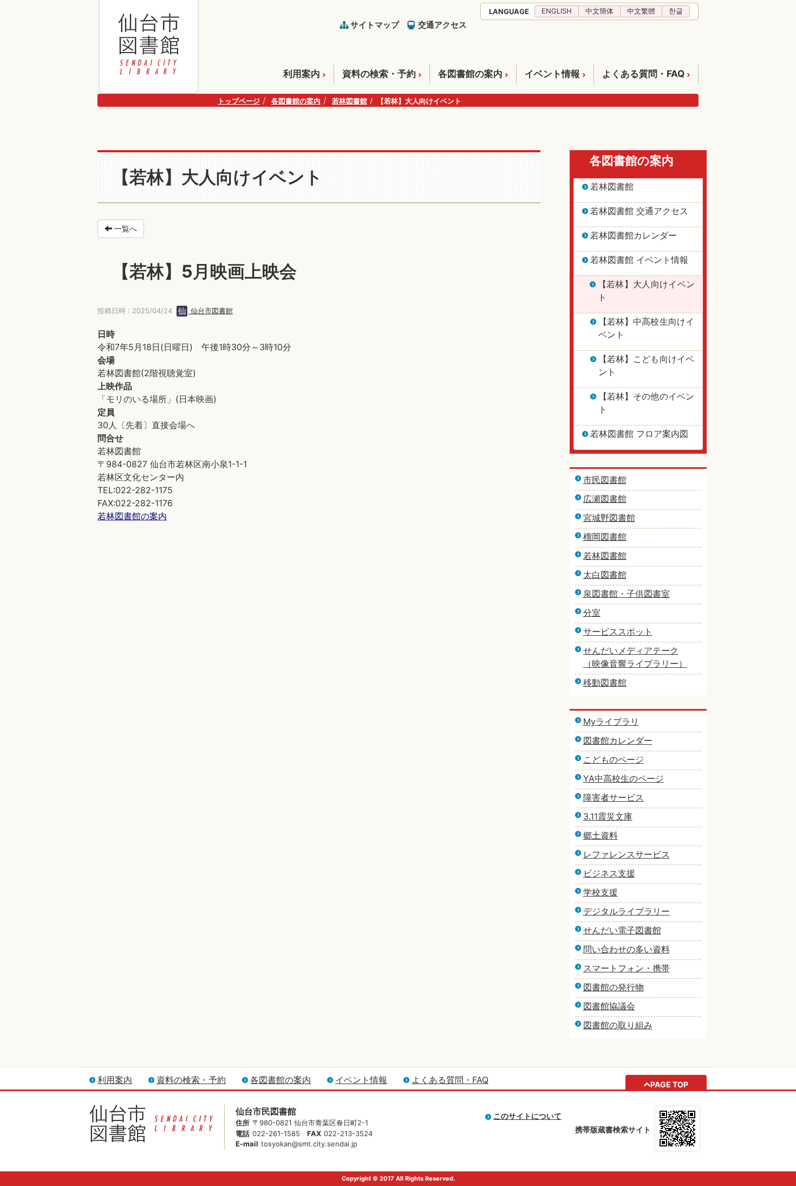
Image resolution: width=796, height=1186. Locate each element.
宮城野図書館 (609, 517)
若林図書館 (349, 100)
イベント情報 (552, 73)
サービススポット (618, 631)
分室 (592, 612)
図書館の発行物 (613, 987)
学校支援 (600, 892)
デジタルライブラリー (626, 911)
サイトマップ (374, 25)
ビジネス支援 (609, 873)
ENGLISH (556, 11)
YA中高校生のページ (623, 778)
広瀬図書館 (605, 498)
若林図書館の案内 (132, 516)
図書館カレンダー (618, 740)
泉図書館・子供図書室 (626, 593)
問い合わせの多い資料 (626, 949)
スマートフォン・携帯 (626, 968)
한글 (676, 11)
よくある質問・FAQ (643, 73)
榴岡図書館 (605, 536)
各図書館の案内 (470, 73)
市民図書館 (605, 479)
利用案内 (301, 73)
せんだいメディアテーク (630, 650)
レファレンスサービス (626, 854)
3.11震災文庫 (607, 816)
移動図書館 (605, 682)
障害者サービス (613, 797)
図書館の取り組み (618, 1025)
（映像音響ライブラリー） (635, 663)
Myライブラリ (611, 721)
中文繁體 (641, 11)
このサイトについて (527, 1115)
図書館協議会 (609, 1006)
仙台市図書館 (210, 310)
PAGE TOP (669, 1084)
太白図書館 (605, 574)
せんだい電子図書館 (622, 930)
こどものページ (613, 759)
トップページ (239, 100)
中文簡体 (599, 11)
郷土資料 (600, 835)
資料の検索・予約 (379, 73)
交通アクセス (442, 25)
